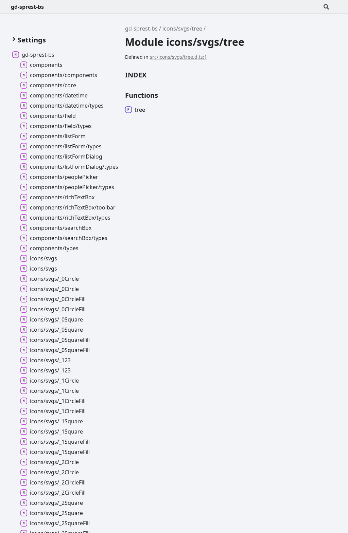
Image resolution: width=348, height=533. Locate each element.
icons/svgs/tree (182, 28)
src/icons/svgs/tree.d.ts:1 (178, 57)
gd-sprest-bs (27, 7)
